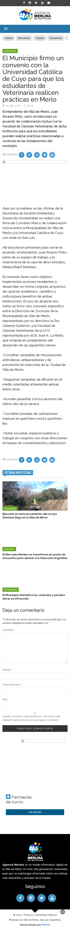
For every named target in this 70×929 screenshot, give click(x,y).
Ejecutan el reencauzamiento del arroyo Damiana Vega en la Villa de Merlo (29, 515)
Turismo (39, 38)
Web (4, 699)
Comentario (8, 630)
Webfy (46, 924)
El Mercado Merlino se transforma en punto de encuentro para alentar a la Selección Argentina (34, 556)
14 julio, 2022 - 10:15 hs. (19, 105)
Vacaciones (55, 38)
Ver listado (35, 812)
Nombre (7, 669)
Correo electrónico (12, 684)
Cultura (9, 38)
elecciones (24, 38)
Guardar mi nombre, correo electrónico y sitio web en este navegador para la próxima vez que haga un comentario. (31, 718)
